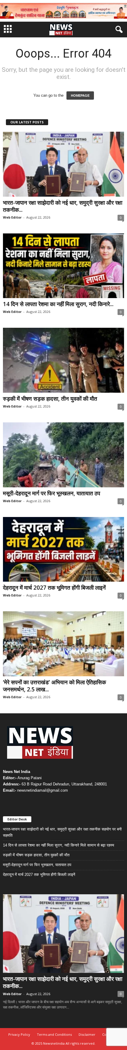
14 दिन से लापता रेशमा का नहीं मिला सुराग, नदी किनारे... (58, 304)
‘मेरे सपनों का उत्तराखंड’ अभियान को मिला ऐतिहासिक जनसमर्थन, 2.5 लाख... (54, 685)
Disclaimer (87, 1034)
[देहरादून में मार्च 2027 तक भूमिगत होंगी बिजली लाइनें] (63, 549)
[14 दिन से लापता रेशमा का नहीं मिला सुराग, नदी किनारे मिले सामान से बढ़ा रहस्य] (63, 265)
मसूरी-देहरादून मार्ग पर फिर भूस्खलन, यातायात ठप (51, 493)
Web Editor (12, 217)
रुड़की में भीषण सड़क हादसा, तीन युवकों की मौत (50, 398)
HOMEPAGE (80, 95)
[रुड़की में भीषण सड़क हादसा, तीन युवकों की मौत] (63, 360)
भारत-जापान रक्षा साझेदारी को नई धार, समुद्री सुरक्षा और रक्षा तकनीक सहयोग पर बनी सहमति (62, 832)
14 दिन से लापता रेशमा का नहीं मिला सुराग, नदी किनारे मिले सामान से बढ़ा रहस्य (58, 845)
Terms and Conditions (54, 1034)
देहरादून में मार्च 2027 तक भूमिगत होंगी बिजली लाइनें (54, 587)
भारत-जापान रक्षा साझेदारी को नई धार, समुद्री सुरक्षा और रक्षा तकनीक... (62, 206)
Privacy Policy (19, 1034)
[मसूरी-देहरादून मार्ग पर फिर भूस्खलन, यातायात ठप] (63, 454)
